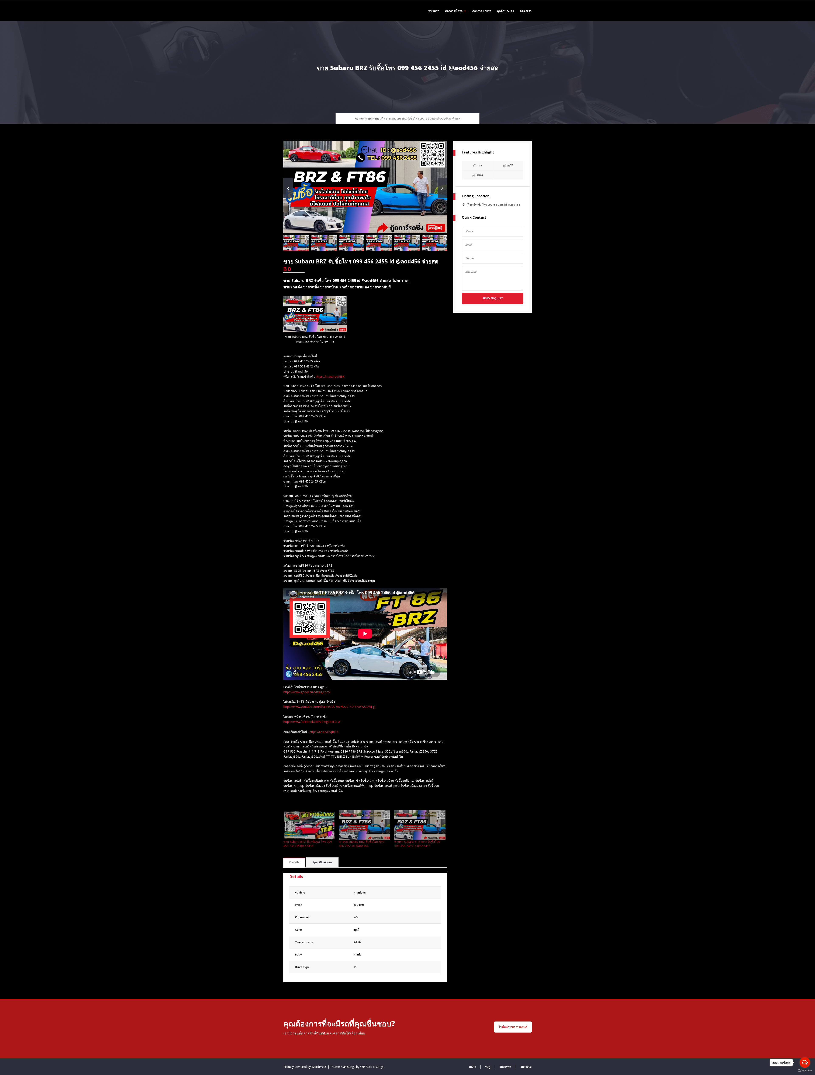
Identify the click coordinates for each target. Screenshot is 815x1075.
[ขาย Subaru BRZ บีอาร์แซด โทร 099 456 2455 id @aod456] (308, 825)
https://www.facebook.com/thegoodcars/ (311, 722)
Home (359, 118)
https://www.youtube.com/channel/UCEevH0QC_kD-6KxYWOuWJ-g (329, 707)
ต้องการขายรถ (481, 11)
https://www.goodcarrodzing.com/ (306, 692)
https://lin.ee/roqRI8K (330, 376)
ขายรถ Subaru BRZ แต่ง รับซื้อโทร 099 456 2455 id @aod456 (417, 844)
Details (294, 862)
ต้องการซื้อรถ (453, 11)
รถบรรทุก (505, 1067)
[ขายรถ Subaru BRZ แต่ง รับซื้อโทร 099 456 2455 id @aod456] (419, 825)
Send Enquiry (492, 298)
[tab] (294, 863)
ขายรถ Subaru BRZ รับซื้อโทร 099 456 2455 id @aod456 (361, 844)
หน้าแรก (433, 11)
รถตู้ (487, 1067)
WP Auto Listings (372, 1067)
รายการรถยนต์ (374, 118)
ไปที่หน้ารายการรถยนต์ (513, 1027)
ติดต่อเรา (526, 11)
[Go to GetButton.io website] (805, 1070)
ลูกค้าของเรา (505, 11)
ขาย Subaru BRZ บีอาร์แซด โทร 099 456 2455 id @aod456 (307, 844)
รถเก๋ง (357, 954)
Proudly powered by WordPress (305, 1067)
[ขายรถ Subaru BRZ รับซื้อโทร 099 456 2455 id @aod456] (364, 825)
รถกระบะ (526, 1067)
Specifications (322, 862)
